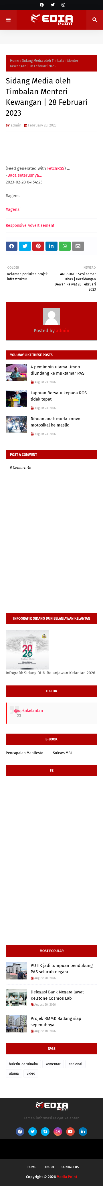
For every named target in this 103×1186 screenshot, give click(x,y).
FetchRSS (55, 168)
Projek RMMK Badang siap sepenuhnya (56, 1022)
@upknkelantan (28, 710)
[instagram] (62, 5)
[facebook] (41, 5)
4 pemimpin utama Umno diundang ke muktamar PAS (57, 370)
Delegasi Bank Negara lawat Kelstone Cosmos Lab (57, 995)
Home (14, 61)
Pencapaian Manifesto (24, 753)
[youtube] (70, 1131)
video (31, 1073)
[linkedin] (83, 1131)
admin (16, 125)
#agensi (13, 209)
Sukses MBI (62, 753)
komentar (53, 1064)
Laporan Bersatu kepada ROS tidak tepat (59, 396)
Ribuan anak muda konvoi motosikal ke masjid (56, 422)
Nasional (75, 1064)
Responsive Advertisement (30, 225)
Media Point (67, 1177)
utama (14, 1073)
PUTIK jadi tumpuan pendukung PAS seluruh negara (62, 969)
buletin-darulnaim (23, 1064)
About (49, 1167)
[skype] (45, 1131)
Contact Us (70, 1167)
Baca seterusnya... (24, 175)
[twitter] (52, 5)
